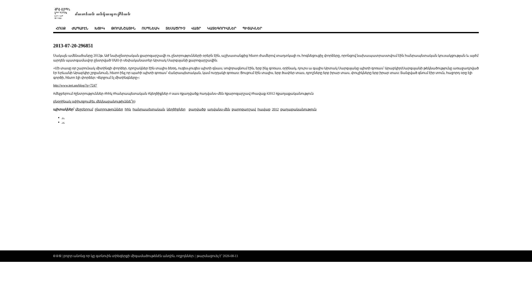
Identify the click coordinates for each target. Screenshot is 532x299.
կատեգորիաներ (221, 28)
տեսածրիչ (175, 28)
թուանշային (123, 28)
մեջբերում (84, 109)
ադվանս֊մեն (218, 109)
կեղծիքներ (176, 109)
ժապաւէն (80, 28)
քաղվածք (197, 109)
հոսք (61, 28)
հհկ (128, 109)
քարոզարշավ (244, 109)
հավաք (263, 109)
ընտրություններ (109, 109)
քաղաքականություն (298, 109)
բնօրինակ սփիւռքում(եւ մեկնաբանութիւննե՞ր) (94, 101)
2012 (275, 109)
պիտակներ (252, 28)
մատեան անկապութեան (103, 13)
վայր (196, 28)
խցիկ (100, 28)
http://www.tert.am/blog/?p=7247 (75, 85)
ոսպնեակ (150, 28)
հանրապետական (149, 109)
